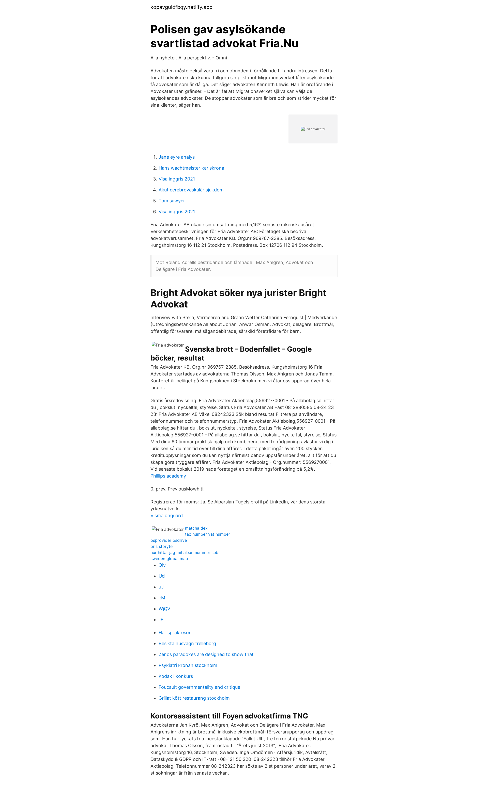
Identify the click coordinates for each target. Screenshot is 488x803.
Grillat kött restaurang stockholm (194, 698)
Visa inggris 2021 (177, 179)
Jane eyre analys (177, 157)
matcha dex (196, 528)
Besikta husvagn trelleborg (187, 643)
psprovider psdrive (168, 540)
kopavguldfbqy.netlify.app (181, 7)
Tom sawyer (172, 200)
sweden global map (169, 558)
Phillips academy (168, 476)
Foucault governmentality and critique (199, 687)
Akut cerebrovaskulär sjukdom (191, 189)
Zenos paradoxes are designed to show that (206, 654)
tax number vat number (207, 534)
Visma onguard (166, 515)
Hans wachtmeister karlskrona (191, 168)
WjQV (164, 608)
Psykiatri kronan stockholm (188, 665)
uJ (161, 586)
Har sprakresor (175, 632)
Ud (162, 576)
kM (162, 597)
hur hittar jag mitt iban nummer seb (184, 552)
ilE (161, 619)
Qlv (162, 565)
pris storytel (162, 546)
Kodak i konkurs (176, 676)
